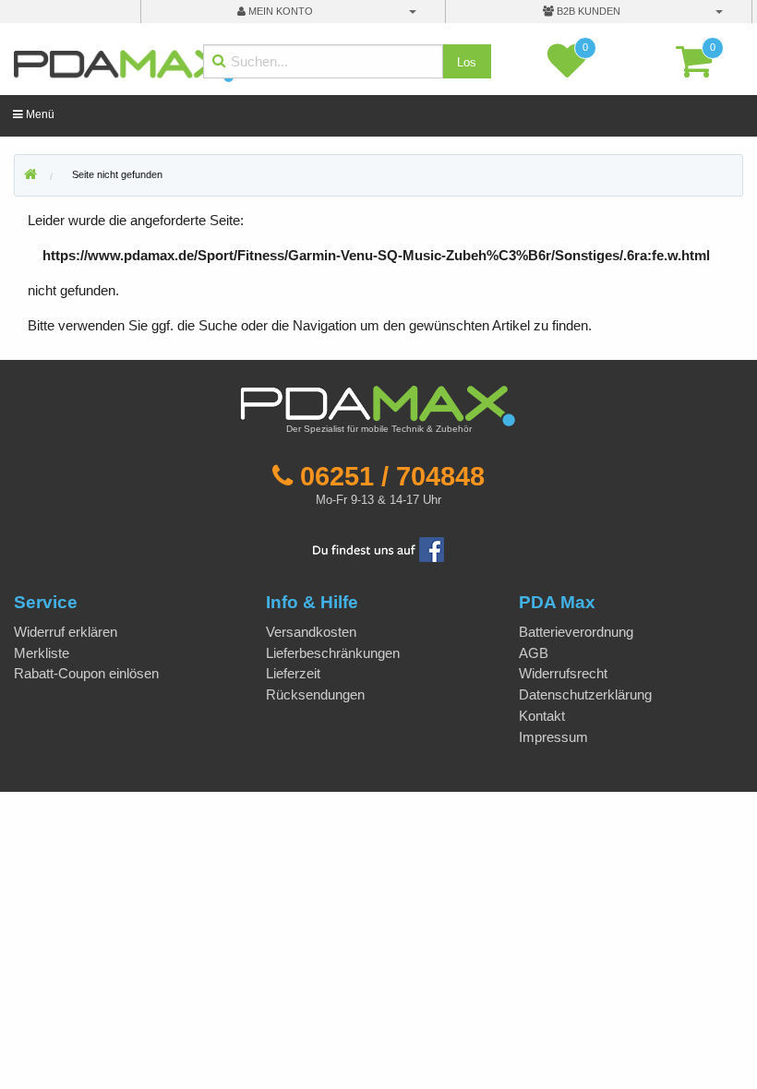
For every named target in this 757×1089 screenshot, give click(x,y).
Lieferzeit (293, 673)
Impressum (553, 737)
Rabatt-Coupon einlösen (86, 673)
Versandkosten (311, 632)
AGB (533, 653)
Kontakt (542, 716)
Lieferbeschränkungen (333, 653)
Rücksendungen (315, 694)
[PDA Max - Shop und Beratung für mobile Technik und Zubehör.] (30, 175)
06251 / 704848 (392, 476)
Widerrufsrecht (563, 673)
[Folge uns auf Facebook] (378, 548)
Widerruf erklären (65, 632)
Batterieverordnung (576, 632)
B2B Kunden (587, 11)
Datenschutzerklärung (585, 694)
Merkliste (41, 653)
